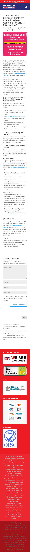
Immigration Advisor (11, 28)
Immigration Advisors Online (14, 486)
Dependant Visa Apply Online (14, 507)
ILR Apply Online (14, 477)
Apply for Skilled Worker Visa (14, 511)
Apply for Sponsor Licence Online (14, 496)
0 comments (16, 30)
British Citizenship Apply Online (14, 475)
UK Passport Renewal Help (14, 471)
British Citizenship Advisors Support (14, 479)
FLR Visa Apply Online (14, 499)
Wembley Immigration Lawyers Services (14, 464)
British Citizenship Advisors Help (14, 480)
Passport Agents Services (14, 509)
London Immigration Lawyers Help (14, 458)
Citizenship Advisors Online (14, 497)
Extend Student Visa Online (14, 490)
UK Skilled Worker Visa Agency (11, 324)
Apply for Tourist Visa (14, 513)
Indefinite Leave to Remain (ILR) (15, 116)
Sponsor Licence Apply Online (14, 488)
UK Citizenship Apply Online (14, 492)
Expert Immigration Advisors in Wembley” (13, 335)
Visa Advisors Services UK (14, 514)
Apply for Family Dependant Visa (14, 484)
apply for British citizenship (17, 213)
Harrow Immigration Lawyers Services (14, 460)
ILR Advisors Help (14, 501)
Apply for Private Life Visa (14, 503)
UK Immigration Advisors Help (14, 494)
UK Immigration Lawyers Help (14, 456)
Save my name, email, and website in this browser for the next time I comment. (15, 298)
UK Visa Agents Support (14, 473)
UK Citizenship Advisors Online (14, 482)
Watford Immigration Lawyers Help (14, 462)
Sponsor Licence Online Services (14, 505)
